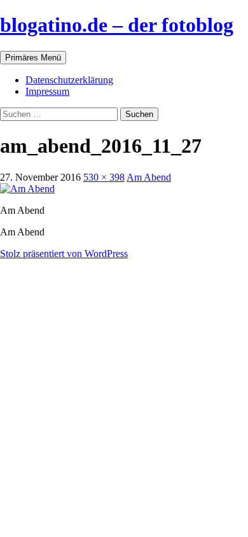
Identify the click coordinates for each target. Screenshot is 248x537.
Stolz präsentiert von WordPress (64, 253)
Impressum (47, 91)
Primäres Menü (33, 57)
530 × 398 (104, 177)
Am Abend (149, 177)
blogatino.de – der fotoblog (116, 24)
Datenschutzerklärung (69, 79)
